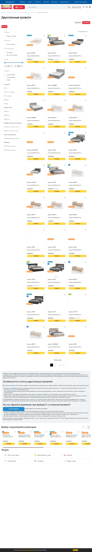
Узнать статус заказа (81, 2)
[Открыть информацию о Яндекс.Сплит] (32, 57)
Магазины (22, 2)
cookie (23, 550)
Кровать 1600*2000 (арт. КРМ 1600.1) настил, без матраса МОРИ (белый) (39, 436)
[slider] (4, 62)
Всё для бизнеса (64, 2)
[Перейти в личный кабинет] (90, 7)
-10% (49, 35)
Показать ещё (57, 360)
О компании (54, 2)
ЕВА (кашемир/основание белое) (8, 436)
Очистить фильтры (14, 409)
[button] (44, 36)
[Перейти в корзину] (87, 7)
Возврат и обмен (71, 461)
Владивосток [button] (10, 2)
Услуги (29, 2)
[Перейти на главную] (6, 8)
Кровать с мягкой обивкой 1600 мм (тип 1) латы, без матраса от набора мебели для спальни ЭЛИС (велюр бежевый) (56, 436)
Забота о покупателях (76, 6)
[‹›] (57, 268)
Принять (75, 550)
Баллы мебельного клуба (44, 455)
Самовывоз (40, 461)
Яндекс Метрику (30, 550)
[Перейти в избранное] (84, 7)
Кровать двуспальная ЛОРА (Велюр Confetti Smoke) (24, 436)
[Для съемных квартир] (48, 37)
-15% (70, 294)
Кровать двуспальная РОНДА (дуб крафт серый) (72, 436)
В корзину (36, 61)
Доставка (46, 2)
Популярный (29, 77)
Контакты (37, 2)
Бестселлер (50, 77)
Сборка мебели (12, 461)
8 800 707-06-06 (76, 7)
